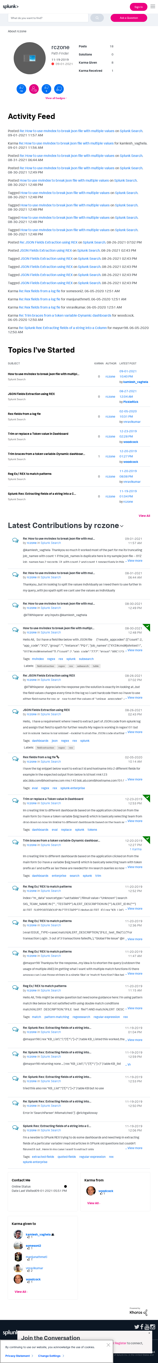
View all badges (55, 98)
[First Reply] (59, 89)
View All (144, 516)
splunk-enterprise (73, 788)
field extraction (45, 666)
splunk (71, 659)
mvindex (38, 659)
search (74, 876)
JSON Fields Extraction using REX (46, 250)
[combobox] (56, 17)
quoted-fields (67, 1157)
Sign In (138, 7)
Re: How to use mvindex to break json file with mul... (59, 538)
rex (61, 659)
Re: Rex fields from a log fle (39, 291)
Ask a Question (129, 17)
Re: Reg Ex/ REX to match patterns (47, 886)
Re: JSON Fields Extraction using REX (48, 242)
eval (35, 788)
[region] (56, 1351)
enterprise (59, 876)
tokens (92, 829)
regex (51, 659)
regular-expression (107, 1017)
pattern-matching (57, 1017)
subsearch (86, 659)
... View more (133, 560)
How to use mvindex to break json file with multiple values (64, 180)
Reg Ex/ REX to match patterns (29, 474)
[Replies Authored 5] (46, 89)
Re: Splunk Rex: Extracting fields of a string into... (57, 1028)
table (96, 666)
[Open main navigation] (152, 6)
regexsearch (81, 1017)
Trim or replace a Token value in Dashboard (38, 434)
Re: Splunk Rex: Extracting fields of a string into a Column (63, 328)
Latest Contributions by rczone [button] (63, 525)
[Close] (108, 1345)
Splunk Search (131, 131)
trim (98, 876)
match (36, 1017)
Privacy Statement (17, 1355)
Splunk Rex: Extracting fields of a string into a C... (42, 494)
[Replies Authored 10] (21, 89)
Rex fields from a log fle (24, 414)
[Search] (97, 18)
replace (66, 829)
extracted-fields (43, 1157)
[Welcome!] (34, 89)
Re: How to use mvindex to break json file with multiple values (67, 131)
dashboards (40, 741)
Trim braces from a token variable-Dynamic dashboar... (46, 454)
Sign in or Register (114, 1343)
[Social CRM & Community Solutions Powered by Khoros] (138, 1311)
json (55, 741)
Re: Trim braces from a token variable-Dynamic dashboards (65, 315)
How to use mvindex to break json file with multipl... (43, 374)
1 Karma (136, 849)
